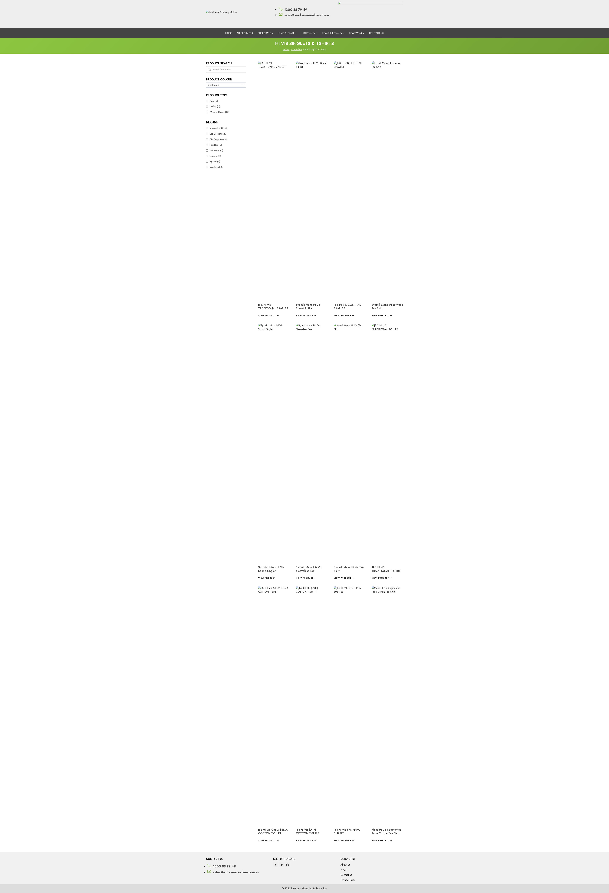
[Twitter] (281, 864)
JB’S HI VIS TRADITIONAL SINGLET (273, 307)
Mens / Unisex (219, 112)
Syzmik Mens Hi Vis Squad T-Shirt (308, 307)
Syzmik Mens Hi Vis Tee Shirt (349, 569)
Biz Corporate (219, 139)
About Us (345, 865)
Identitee (216, 145)
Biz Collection (218, 134)
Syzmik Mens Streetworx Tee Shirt (387, 307)
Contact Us (376, 33)
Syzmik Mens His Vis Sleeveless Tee (309, 569)
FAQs (344, 870)
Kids (214, 101)
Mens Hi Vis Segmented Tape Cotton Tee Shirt (387, 831)
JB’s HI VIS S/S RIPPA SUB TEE (347, 831)
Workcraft (216, 167)
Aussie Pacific (219, 128)
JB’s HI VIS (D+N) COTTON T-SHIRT (307, 831)
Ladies (215, 106)
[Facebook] (275, 864)
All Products (245, 33)
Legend (215, 156)
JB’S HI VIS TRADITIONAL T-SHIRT (386, 569)
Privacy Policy (348, 880)
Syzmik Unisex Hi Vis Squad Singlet (271, 569)
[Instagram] (287, 864)
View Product (267, 315)
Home (228, 33)
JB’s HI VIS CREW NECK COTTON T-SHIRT (273, 831)
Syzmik (215, 161)
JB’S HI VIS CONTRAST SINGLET (348, 307)
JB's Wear (216, 150)
